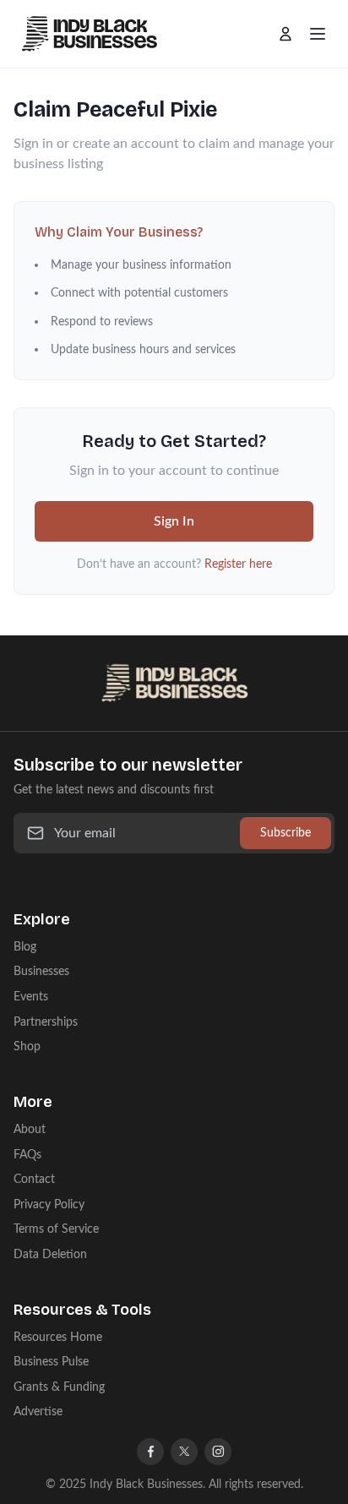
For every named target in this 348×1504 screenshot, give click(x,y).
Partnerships (46, 1022)
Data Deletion (50, 1254)
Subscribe (285, 832)
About (30, 1129)
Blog (25, 946)
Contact (34, 1179)
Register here (238, 564)
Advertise (38, 1411)
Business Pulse (51, 1361)
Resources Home (58, 1337)
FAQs (27, 1154)
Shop (27, 1046)
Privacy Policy (49, 1204)
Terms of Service (56, 1229)
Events (31, 996)
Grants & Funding (59, 1387)
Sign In (174, 521)
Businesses (41, 971)
